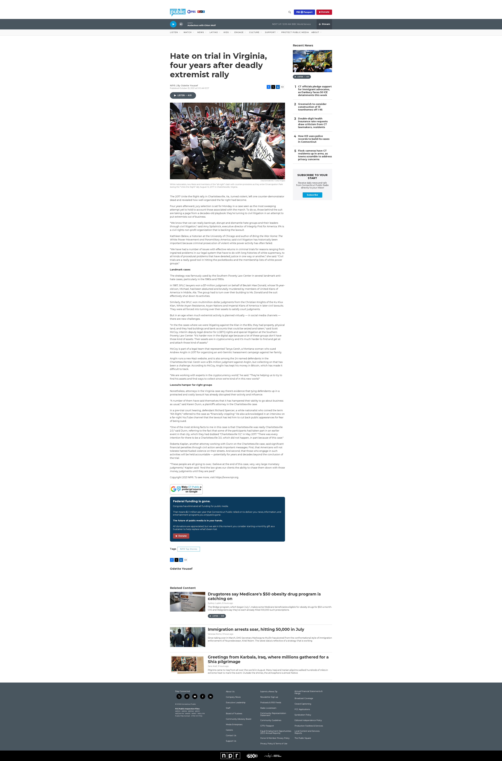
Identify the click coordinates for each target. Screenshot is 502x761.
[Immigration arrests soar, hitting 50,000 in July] (187, 637)
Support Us (231, 741)
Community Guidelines (270, 720)
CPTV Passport (267, 726)
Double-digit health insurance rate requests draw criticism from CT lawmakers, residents (313, 123)
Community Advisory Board (238, 719)
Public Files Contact (182, 716)
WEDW (191, 711)
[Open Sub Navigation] (180, 32)
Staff (228, 708)
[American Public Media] (273, 756)
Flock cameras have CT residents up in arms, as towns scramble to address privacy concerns (315, 155)
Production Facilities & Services (309, 726)
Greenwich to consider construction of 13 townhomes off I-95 (312, 107)
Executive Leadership (236, 703)
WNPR (187, 713)
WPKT (194, 713)
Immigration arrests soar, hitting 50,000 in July (256, 629)
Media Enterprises (234, 725)
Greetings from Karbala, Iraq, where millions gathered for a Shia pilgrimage (268, 659)
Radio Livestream (268, 708)
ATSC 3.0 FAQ (196, 716)
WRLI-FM (201, 713)
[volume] (181, 24)
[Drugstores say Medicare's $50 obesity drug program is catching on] (187, 602)
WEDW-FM (179, 713)
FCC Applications (302, 709)
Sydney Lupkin (214, 603)
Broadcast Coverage (304, 698)
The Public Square (303, 738)
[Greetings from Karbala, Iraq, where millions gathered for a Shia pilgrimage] (187, 665)
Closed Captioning (303, 704)
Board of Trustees (234, 714)
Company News (233, 697)
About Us (230, 692)
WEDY (197, 711)
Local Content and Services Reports (307, 732)
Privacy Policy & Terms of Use (273, 744)
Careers (229, 730)
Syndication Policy (303, 715)
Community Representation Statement (273, 714)
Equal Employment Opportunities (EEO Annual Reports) (275, 732)
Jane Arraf (212, 666)
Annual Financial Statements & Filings (309, 692)
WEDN (184, 711)
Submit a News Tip (268, 692)
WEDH (177, 711)
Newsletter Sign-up (269, 697)
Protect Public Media (295, 32)
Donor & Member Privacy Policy (275, 738)
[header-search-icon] (289, 12)
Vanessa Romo (215, 634)
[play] (173, 24)
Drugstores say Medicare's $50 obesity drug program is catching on (264, 596)
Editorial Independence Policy (308, 720)
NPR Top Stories (188, 549)
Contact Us (231, 736)
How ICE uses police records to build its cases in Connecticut (313, 139)
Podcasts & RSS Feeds (270, 703)
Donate (325, 12)
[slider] (185, 24)
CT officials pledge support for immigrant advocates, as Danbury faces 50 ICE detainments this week (315, 91)
